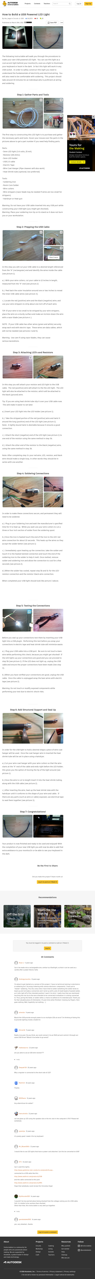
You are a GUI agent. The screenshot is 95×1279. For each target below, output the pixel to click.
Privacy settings (70, 1271)
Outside (51, 1252)
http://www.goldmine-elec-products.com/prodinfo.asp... (34, 1170)
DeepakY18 (23, 1068)
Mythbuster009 (24, 1196)
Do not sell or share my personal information (38, 1275)
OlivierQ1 (22, 1030)
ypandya (22, 1131)
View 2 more (53, 257)
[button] (62, 23)
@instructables (86, 1246)
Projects (28, 4)
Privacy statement (56, 1271)
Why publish (65, 1246)
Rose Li (21, 963)
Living (50, 1249)
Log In (79, 4)
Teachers (47, 4)
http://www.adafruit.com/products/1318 (28, 1176)
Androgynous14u (25, 979)
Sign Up (88, 4)
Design (38, 1252)
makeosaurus (23, 1048)
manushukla (23, 1114)
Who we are (65, 1258)
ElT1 (20, 1162)
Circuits (15, 18)
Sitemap (64, 1255)
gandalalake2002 (25, 1219)
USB (22, 18)
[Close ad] (93, 117)
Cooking (51, 1246)
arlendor (22, 1012)
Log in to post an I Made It (47, 882)
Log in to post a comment (47, 1232)
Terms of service (42, 1271)
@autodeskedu (86, 1250)
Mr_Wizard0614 (24, 1147)
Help (63, 1252)
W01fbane (22, 1098)
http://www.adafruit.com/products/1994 (28, 1183)
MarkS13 (22, 1083)
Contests (37, 4)
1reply (18, 1059)
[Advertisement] (81, 143)
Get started (65, 1249)
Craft (37, 1255)
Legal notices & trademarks (64, 1275)
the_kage (7, 18)
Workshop (39, 1249)
